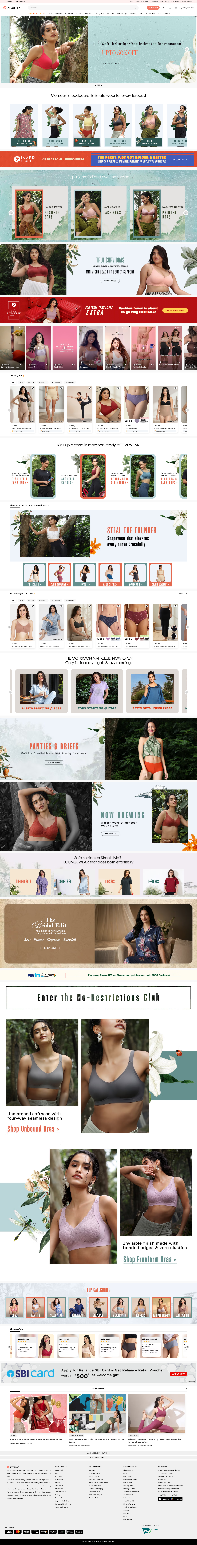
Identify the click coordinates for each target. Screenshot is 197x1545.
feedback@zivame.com (170, 1489)
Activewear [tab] (56, 382)
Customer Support (96, 1495)
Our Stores (163, 1)
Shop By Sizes (128, 1486)
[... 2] (74, 882)
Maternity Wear (60, 1492)
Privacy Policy (94, 1476)
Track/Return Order (142, 1)
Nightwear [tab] (42, 382)
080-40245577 (168, 1486)
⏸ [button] (195, 16)
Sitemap (126, 1513)
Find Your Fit (127, 1476)
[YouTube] (172, 1494)
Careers (126, 1510)
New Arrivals (59, 1470)
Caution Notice (94, 1498)
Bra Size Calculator (130, 1479)
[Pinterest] (167, 1494)
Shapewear (59, 1486)
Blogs (131, 1)
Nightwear (58, 1476)
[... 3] (119, 882)
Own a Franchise (187, 1)
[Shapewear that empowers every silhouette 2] (59, 575)
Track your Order (95, 1486)
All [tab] (13, 382)
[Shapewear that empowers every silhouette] (98, 536)
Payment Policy (94, 1492)
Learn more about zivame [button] (97, 1453)
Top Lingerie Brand (61, 1507)
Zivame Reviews (129, 1504)
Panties (57, 1482)
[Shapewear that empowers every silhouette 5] (135, 575)
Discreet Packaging (96, 1489)
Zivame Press (128, 1495)
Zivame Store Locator (131, 1492)
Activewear (59, 1479)
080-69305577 (179, 1486)
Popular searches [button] (97, 1458)
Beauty (57, 1495)
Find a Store (127, 1519)
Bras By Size (127, 1482)
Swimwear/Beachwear (63, 1504)
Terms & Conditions (96, 1479)
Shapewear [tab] (70, 382)
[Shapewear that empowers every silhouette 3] (84, 575)
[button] (136, 8)
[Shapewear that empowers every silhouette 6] (160, 575)
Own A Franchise (129, 1501)
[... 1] (30, 882)
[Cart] (176, 8)
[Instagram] (164, 1494)
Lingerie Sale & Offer (62, 1501)
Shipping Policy (94, 1473)
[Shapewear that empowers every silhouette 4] (110, 575)
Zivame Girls (59, 1498)
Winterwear (59, 1489)
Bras (56, 1473)
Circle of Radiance (130, 1507)
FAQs (125, 1516)
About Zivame (128, 1470)
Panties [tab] (31, 382)
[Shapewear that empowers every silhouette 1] (34, 575)
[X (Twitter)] (161, 1494)
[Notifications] (164, 8)
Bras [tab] (21, 382)
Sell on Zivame (174, 1)
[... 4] (163, 882)
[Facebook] (159, 1494)
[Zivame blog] (169, 1494)
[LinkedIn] (175, 1494)
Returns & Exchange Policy (98, 1482)
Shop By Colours (129, 1489)
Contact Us (154, 1)
